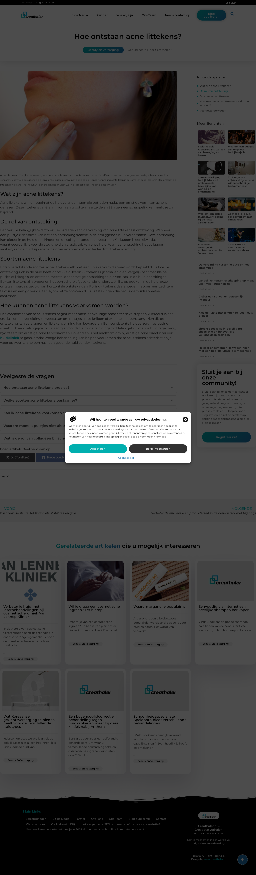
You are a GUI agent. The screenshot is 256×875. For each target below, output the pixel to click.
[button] (185, 420)
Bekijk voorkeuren (158, 448)
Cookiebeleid (126, 457)
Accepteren (97, 448)
